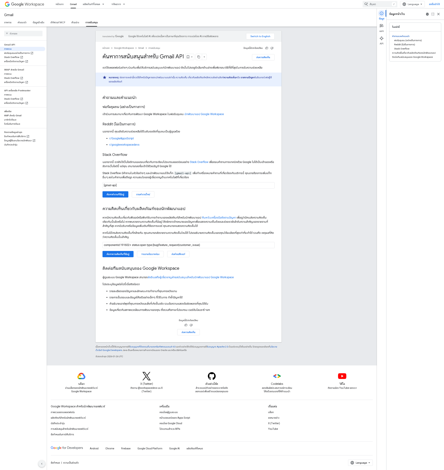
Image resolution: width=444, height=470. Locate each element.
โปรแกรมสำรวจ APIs (170, 428)
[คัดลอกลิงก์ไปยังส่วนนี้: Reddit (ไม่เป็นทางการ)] (138, 124)
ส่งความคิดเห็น (263, 57)
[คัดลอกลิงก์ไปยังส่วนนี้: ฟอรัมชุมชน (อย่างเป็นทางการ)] (148, 107)
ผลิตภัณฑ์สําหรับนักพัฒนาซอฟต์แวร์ (68, 417)
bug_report (427, 14)
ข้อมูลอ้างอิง (38, 22)
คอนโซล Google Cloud (171, 423)
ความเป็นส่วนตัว (71, 462)
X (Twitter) (274, 423)
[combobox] (380, 4)
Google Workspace (124, 48)
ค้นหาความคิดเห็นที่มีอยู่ (118, 254)
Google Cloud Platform (150, 448)
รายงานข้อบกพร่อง (150, 254)
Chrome (109, 448)
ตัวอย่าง (75, 22)
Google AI (174, 448)
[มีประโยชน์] (266, 48)
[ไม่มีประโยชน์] (272, 48)
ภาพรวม (7, 22)
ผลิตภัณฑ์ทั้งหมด (91, 4)
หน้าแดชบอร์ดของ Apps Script (175, 417)
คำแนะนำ (22, 22)
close (438, 14)
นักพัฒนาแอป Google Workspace (204, 114)
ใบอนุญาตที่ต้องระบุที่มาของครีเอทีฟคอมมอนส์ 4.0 (152, 346)
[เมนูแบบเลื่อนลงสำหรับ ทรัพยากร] (125, 4)
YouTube (273, 428)
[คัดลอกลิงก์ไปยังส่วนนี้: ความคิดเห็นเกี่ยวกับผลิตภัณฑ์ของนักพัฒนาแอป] (188, 209)
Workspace (34, 4)
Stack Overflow (199, 162)
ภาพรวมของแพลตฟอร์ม (63, 412)
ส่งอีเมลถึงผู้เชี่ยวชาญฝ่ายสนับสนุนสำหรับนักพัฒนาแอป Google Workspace (191, 277)
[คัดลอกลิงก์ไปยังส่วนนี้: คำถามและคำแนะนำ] (139, 98)
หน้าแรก (60, 4)
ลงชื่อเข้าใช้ (434, 4)
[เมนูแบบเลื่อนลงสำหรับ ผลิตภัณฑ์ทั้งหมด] (104, 4)
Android (94, 448)
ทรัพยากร (116, 4)
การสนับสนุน (91, 22)
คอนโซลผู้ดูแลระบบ (169, 412)
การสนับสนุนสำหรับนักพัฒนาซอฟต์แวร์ (69, 428)
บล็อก (271, 412)
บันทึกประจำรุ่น (58, 423)
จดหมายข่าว (273, 417)
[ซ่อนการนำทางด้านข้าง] (41, 463)
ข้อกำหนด (55, 462)
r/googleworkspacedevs (124, 144)
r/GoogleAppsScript (121, 138)
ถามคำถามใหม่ (143, 194)
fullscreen (433, 14)
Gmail (73, 4)
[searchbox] (23, 33)
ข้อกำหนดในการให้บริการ (62, 434)
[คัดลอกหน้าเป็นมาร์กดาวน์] (199, 57)
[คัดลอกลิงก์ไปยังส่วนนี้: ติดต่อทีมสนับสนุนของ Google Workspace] (182, 269)
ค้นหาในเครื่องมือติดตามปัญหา (219, 217)
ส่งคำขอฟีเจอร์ (178, 254)
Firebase (126, 448)
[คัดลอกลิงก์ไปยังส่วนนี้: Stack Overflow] (130, 155)
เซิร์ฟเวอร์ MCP (57, 22)
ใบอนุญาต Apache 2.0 (217, 346)
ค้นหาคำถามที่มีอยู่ (115, 194)
